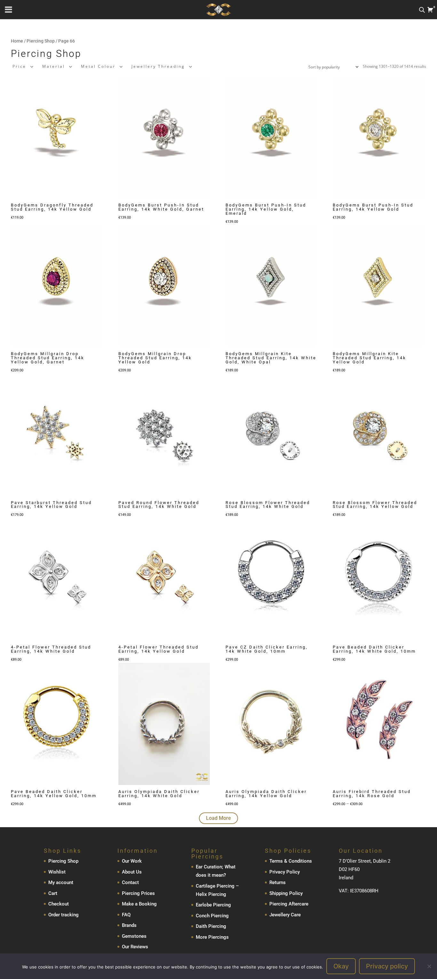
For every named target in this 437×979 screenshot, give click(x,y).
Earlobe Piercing (213, 905)
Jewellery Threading (158, 66)
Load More (218, 818)
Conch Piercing (212, 916)
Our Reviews (135, 947)
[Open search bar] (422, 9)
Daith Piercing (211, 926)
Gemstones (134, 936)
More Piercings (212, 937)
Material (53, 66)
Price (19, 66)
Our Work (132, 861)
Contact (130, 882)
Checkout (58, 904)
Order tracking (63, 915)
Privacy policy (387, 966)
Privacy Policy (284, 872)
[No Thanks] (429, 966)
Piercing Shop (41, 40)
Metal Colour (98, 66)
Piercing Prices (138, 893)
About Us (132, 872)
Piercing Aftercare (288, 904)
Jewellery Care (285, 915)
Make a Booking (139, 904)
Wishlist (57, 872)
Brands (129, 925)
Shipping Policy (286, 893)
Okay (341, 966)
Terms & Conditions (290, 861)
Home (17, 40)
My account (60, 882)
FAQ (126, 915)
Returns (277, 882)
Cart (52, 893)
